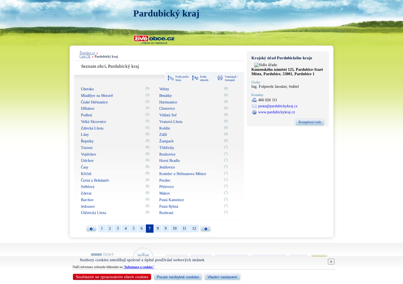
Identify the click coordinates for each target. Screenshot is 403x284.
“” (138, 267)
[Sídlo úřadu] (265, 65)
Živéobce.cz (87, 53)
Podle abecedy (204, 78)
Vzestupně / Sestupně (231, 78)
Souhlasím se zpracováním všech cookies (112, 277)
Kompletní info (310, 122)
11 (184, 228)
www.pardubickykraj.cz (276, 112)
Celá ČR (85, 56)
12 (194, 228)
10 (175, 228)
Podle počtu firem (182, 78)
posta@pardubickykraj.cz (277, 106)
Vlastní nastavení (222, 277)
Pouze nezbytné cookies (178, 277)
